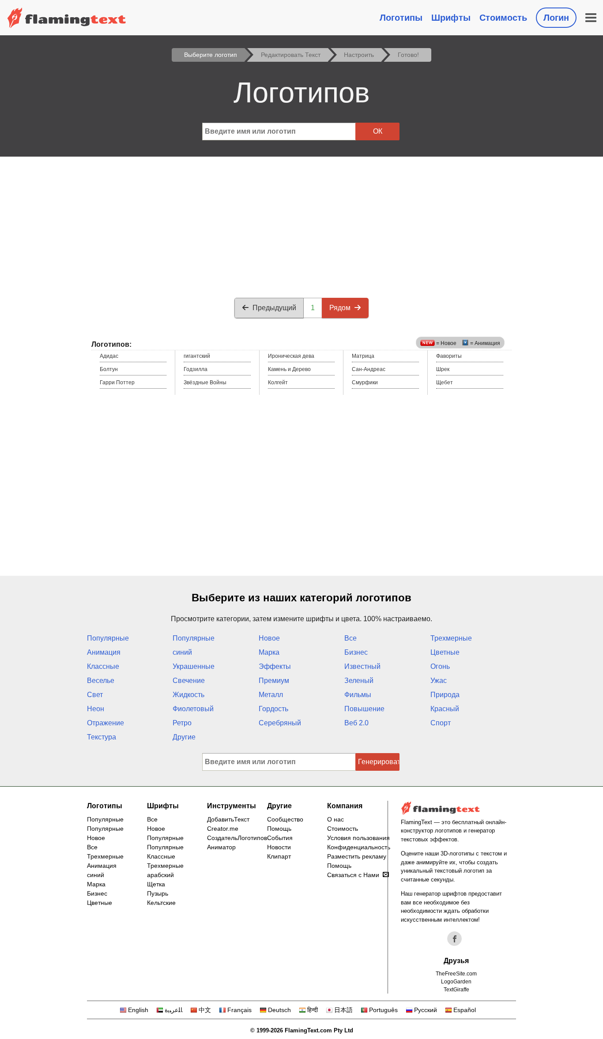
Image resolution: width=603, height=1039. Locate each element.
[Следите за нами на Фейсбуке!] (454, 938)
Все (350, 638)
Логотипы (401, 18)
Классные (103, 666)
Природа (445, 694)
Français (239, 1009)
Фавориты (449, 356)
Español (464, 1009)
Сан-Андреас (368, 369)
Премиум (274, 680)
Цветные (445, 652)
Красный (444, 709)
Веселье (100, 680)
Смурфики (365, 382)
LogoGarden (456, 982)
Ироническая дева (291, 356)
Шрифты (451, 18)
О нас (335, 819)
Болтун (109, 369)
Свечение (189, 680)
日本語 (343, 1009)
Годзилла (195, 369)
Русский (425, 1009)
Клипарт (279, 856)
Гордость (273, 709)
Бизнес (356, 652)
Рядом (339, 307)
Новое (269, 638)
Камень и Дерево (289, 369)
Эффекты (275, 666)
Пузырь (157, 893)
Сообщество (285, 819)
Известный (362, 666)
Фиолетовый (193, 709)
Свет (95, 694)
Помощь (279, 828)
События (280, 837)
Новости (279, 847)
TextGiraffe (456, 989)
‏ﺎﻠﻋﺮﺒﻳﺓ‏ (173, 1009)
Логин (556, 18)
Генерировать (378, 761)
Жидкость (188, 694)
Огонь (440, 666)
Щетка (156, 884)
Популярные (108, 638)
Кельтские (161, 902)
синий (182, 652)
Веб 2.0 (356, 723)
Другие (184, 737)
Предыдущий (274, 307)
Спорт (440, 723)
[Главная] (67, 18)
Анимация (104, 652)
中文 (205, 1009)
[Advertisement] (301, 223)
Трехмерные (451, 638)
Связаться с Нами (353, 874)
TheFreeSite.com (456, 974)
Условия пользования (358, 837)
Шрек (442, 369)
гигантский (197, 356)
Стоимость (503, 18)
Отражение (105, 723)
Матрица (363, 356)
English (138, 1009)
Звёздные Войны (205, 382)
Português (383, 1009)
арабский (160, 874)
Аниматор (221, 847)
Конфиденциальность (358, 847)
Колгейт (278, 382)
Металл (271, 694)
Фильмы (357, 694)
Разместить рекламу (356, 856)
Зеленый (358, 680)
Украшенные (194, 666)
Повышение (364, 709)
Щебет (444, 382)
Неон (95, 709)
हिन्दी (312, 1009)
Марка (269, 652)
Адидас (109, 356)
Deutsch (279, 1009)
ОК (377, 131)
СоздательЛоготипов (237, 837)
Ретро (182, 723)
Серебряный (280, 723)
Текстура (101, 737)
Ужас (438, 680)
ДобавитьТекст (228, 819)
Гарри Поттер (117, 382)
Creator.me (222, 828)
